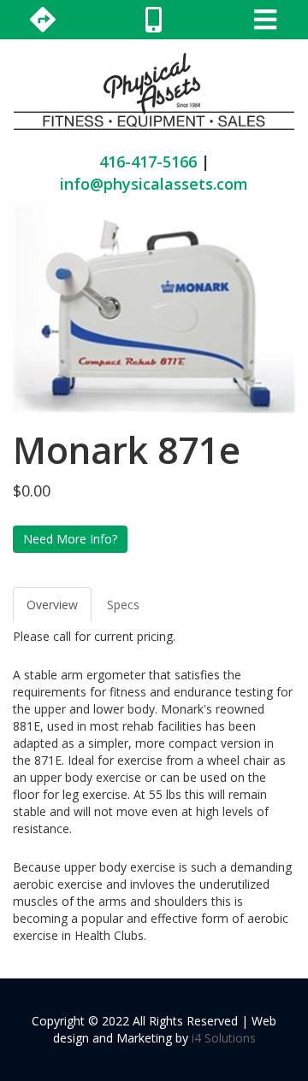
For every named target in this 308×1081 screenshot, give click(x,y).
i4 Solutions (224, 1038)
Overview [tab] (52, 604)
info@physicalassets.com (154, 183)
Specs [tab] (123, 604)
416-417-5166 (148, 161)
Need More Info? (70, 539)
